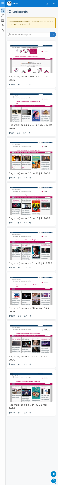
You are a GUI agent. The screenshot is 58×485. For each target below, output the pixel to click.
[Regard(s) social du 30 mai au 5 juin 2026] (31, 290)
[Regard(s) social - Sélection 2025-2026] (31, 59)
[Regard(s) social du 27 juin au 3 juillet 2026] (31, 107)
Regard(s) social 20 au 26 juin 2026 (29, 173)
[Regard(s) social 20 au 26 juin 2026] (31, 156)
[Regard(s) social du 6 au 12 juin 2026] (31, 245)
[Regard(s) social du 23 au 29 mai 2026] (31, 339)
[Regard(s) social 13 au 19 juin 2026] (31, 200)
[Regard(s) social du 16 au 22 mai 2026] (31, 387)
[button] (47, 3)
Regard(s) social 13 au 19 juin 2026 (29, 218)
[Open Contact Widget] (53, 481)
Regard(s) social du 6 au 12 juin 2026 (30, 263)
